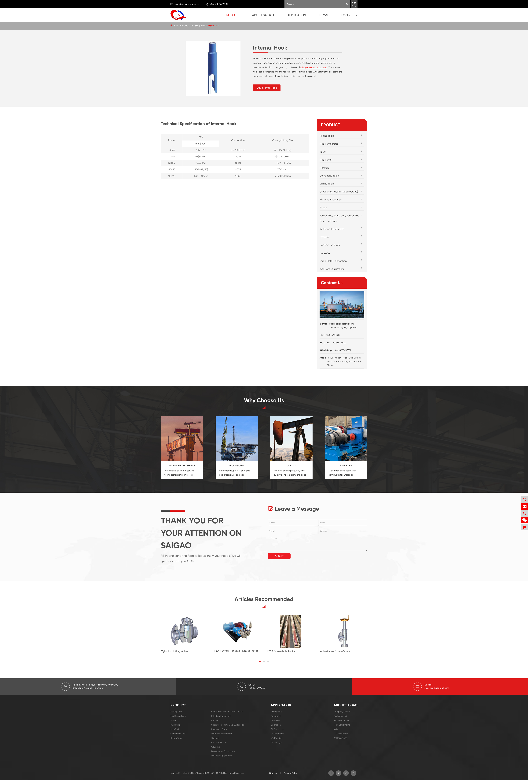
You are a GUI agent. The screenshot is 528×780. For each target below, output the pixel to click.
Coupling (325, 252)
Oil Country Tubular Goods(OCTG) (339, 191)
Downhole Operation (276, 722)
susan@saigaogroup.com (344, 327)
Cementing (276, 716)
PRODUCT (232, 15)
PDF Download (341, 733)
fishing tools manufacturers (313, 67)
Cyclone (324, 237)
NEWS (323, 15)
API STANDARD (340, 738)
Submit (279, 556)
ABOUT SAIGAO (263, 15)
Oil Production (277, 733)
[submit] (347, 4)
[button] (260, 661)
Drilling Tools (327, 183)
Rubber (324, 207)
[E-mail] (524, 506)
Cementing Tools (329, 175)
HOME (175, 26)
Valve (323, 151)
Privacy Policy (290, 773)
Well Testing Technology (276, 740)
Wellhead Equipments (332, 229)
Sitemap (273, 773)
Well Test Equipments (332, 268)
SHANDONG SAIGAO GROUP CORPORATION (204, 773)
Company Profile (342, 711)
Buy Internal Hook (267, 87)
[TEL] (524, 513)
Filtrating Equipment (331, 199)
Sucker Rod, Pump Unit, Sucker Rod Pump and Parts (339, 218)
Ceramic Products (330, 244)
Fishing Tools (199, 26)
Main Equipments (342, 725)
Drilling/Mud (276, 711)
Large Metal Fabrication (333, 260)
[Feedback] (524, 527)
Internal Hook (213, 26)
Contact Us (349, 15)
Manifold (324, 167)
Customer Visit (340, 716)
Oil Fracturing (277, 729)
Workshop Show (341, 720)
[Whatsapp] (524, 499)
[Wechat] (524, 520)
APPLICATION (296, 15)
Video (336, 729)
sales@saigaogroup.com (186, 4)
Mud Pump (326, 159)
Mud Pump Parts (329, 143)
